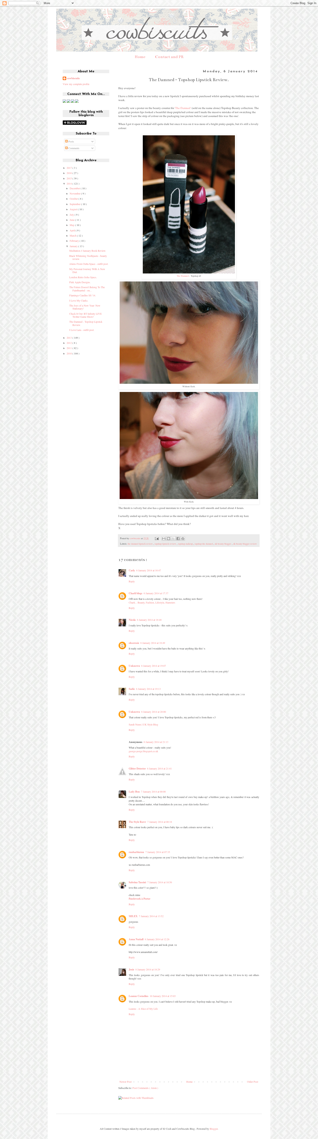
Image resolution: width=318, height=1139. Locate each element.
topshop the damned (204, 543)
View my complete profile (76, 84)
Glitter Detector (137, 768)
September (75, 204)
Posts (71, 141)
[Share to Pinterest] (183, 538)
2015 (69, 178)
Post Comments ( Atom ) (145, 1088)
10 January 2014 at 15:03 (163, 996)
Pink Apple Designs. (80, 282)
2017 (69, 167)
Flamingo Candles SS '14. (82, 295)
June (72, 219)
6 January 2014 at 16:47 (148, 570)
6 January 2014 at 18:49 (152, 643)
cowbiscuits (73, 78)
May (72, 225)
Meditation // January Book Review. (87, 250)
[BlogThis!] (168, 538)
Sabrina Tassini (137, 882)
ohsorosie (134, 643)
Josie (131, 969)
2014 (69, 183)
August (74, 209)
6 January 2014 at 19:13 (148, 688)
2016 (69, 173)
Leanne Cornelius (138, 996)
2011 (69, 348)
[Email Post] (156, 538)
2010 (69, 353)
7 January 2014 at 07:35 (157, 852)
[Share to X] (173, 538)
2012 (69, 342)
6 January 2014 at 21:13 (156, 742)
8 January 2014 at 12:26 (157, 939)
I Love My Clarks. (78, 300)
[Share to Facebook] (178, 538)
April (73, 230)
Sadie (132, 689)
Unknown (134, 666)
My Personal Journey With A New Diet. (87, 270)
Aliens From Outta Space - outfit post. (88, 263)
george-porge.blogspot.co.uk (143, 751)
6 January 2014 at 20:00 (153, 711)
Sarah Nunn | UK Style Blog (143, 724)
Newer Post (125, 1081)
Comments (73, 148)
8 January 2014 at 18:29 (147, 969)
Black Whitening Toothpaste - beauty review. (88, 257)
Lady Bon (134, 791)
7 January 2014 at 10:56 (159, 882)
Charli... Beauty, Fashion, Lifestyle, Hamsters (152, 602)
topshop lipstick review (166, 543)
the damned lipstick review (140, 543)
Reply (132, 581)
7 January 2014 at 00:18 (159, 821)
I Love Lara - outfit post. (81, 330)
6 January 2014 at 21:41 (159, 768)
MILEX (133, 916)
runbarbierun (136, 852)
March (73, 235)
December (75, 188)
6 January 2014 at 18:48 (149, 619)
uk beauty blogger (223, 543)
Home (140, 56)
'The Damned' (183, 108)
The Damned (183, 275)
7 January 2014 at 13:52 (151, 916)
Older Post (252, 1081)
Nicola (132, 620)
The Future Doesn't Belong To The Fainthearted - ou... (87, 288)
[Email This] (164, 538)
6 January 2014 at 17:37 (156, 593)
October (74, 198)
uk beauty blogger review (245, 543)
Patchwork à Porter (139, 898)
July (72, 214)
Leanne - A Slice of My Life (143, 1008)
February (75, 240)
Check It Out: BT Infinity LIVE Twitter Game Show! (85, 315)
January (74, 246)
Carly (132, 570)
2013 (69, 337)
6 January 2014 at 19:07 (153, 665)
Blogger (214, 1128)
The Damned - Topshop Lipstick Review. (85, 323)
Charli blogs (135, 593)
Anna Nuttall (136, 939)
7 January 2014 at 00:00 (153, 791)
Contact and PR (169, 56)
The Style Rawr (137, 822)
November (75, 193)
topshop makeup (185, 543)
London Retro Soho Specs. (83, 277)
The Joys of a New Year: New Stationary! (84, 307)
